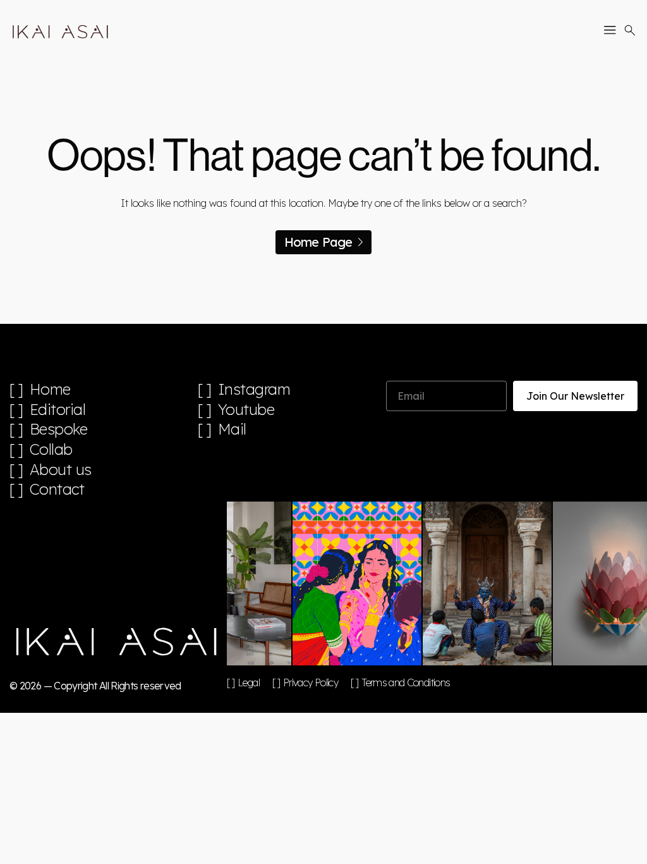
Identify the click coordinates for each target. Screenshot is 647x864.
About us (61, 469)
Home (50, 389)
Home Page (318, 242)
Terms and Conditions (405, 682)
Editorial (58, 409)
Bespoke (59, 429)
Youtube (246, 409)
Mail (232, 429)
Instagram (254, 389)
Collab (51, 449)
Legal (249, 682)
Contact (57, 489)
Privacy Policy (310, 682)
